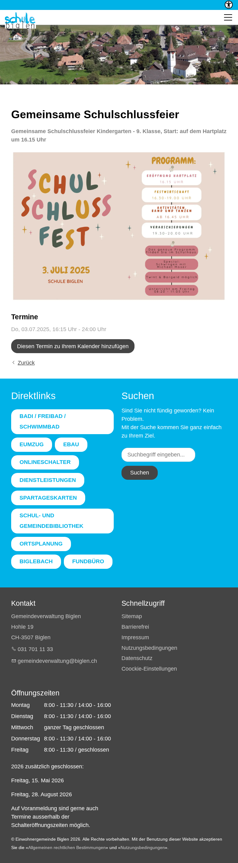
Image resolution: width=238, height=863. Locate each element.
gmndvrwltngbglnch (57, 661)
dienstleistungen (48, 480)
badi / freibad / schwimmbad (43, 421)
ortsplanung (41, 544)
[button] (228, 17)
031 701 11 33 (35, 649)
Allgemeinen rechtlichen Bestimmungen (67, 847)
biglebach (36, 561)
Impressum (135, 637)
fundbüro (88, 561)
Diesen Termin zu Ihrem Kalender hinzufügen (73, 346)
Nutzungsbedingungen (149, 648)
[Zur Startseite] (20, 20)
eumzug (32, 444)
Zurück (26, 363)
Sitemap (131, 616)
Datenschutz (136, 658)
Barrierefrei (135, 627)
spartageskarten (48, 498)
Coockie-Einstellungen (149, 669)
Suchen (139, 473)
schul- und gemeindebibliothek (51, 520)
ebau (71, 444)
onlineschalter (45, 462)
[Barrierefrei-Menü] (229, 5)
